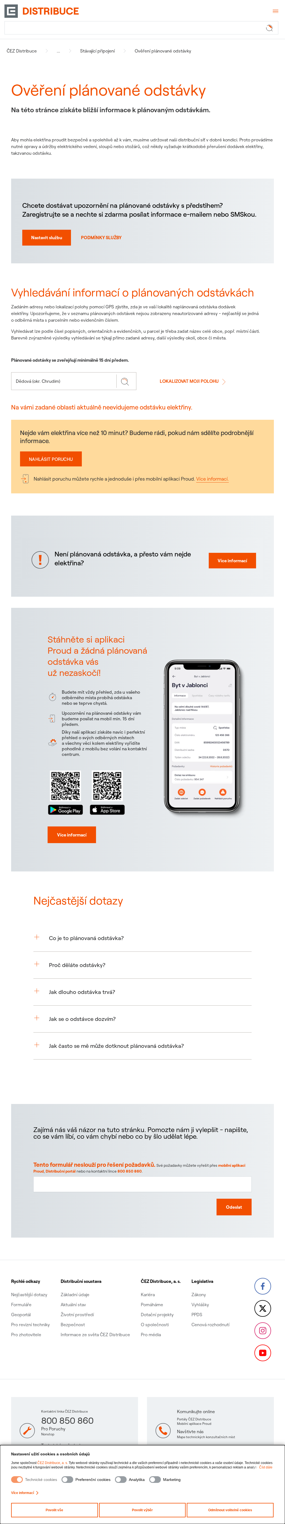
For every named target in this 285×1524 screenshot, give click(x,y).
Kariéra (148, 1294)
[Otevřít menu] (275, 11)
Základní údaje (75, 1294)
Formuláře (21, 1304)
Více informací (22, 1493)
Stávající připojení (97, 51)
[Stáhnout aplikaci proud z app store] (107, 791)
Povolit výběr (142, 1510)
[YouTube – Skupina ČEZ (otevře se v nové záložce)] (262, 1353)
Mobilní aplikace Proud (194, 1423)
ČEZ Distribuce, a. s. (52, 1463)
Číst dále (265, 1467)
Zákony (198, 1294)
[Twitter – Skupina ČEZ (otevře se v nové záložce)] (262, 1308)
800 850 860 (129, 1171)
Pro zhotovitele (26, 1334)
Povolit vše (54, 1510)
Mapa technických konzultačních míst (206, 1437)
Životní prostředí (77, 1314)
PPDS (196, 1314)
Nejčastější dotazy (29, 1294)
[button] (142, 938)
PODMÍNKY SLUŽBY (101, 237)
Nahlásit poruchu (51, 459)
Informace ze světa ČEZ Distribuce (95, 1334)
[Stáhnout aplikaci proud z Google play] (65, 791)
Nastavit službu (46, 237)
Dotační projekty (157, 1314)
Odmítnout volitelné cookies (230, 1510)
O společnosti (155, 1324)
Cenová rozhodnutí (210, 1324)
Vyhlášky (200, 1304)
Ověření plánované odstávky (163, 51)
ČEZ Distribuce (22, 51)
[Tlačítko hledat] (270, 27)
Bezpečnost (73, 1324)
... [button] (58, 51)
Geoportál (21, 1314)
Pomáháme (152, 1304)
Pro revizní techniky (30, 1324)
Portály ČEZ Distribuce (194, 1419)
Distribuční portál (61, 1171)
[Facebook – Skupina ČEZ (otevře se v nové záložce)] (262, 1286)
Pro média (151, 1334)
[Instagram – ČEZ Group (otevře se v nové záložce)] (262, 1330)
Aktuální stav (73, 1304)
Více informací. (212, 479)
